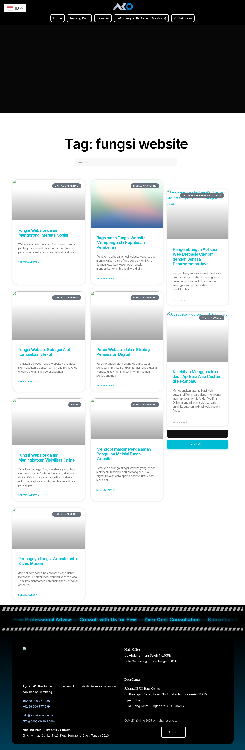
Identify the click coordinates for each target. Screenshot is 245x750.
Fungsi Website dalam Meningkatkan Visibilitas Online (46, 457)
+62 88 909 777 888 (36, 700)
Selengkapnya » (28, 262)
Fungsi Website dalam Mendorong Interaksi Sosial (43, 233)
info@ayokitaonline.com (39, 715)
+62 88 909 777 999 (36, 706)
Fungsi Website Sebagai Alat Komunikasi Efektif (44, 352)
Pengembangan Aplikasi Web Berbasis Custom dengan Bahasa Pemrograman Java (195, 256)
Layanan (103, 18)
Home (57, 18)
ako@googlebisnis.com (39, 721)
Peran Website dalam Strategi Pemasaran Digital (123, 352)
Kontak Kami (183, 18)
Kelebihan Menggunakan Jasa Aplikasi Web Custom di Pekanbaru (197, 376)
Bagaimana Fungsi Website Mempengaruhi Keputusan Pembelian (121, 242)
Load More (197, 444)
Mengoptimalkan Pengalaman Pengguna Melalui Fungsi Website (123, 454)
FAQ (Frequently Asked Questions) (141, 18)
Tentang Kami (79, 18)
